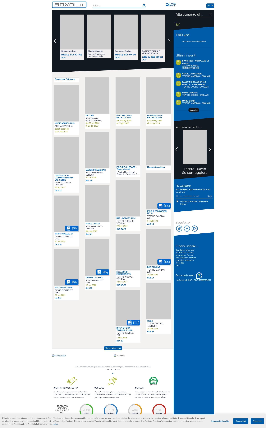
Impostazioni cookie (220, 421)
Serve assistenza (185, 275)
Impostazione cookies (186, 258)
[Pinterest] (194, 229)
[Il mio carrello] (177, 22)
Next (170, 41)
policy (55, 424)
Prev (55, 41)
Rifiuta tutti (257, 421)
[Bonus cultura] (59, 355)
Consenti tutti (241, 421)
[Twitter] (179, 229)
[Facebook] (187, 229)
